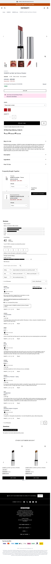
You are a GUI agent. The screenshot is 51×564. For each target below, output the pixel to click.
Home (4, 12)
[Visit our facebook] (24, 501)
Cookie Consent (25, 518)
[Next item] (47, 462)
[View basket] (47, 8)
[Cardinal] (5, 110)
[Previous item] (3, 462)
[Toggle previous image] (3, 36)
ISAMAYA (9, 12)
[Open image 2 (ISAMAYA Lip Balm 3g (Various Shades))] (13, 64)
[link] (44, 8)
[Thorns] (9, 110)
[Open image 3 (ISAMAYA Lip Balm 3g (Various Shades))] (21, 64)
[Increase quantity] (14, 117)
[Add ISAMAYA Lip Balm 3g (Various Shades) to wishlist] (22, 446)
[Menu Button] (1, 8)
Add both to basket (38, 193)
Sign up (40, 495)
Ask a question (23, 76)
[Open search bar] (4, 8)
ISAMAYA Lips (15, 12)
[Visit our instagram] (30, 501)
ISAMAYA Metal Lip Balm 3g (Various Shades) (36, 467)
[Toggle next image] (47, 36)
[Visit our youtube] (33, 501)
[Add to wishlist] (43, 123)
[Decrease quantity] (6, 117)
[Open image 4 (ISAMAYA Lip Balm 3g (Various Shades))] (29, 64)
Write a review (16, 76)
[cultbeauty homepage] (25, 8)
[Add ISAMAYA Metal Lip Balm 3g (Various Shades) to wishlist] (45, 446)
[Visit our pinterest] (36, 501)
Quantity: (6, 114)
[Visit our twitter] (27, 501)
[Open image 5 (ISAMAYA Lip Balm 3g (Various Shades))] (36, 64)
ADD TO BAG (13, 477)
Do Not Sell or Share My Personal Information (25, 520)
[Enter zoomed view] (45, 56)
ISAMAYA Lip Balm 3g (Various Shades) (11, 467)
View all (44, 84)
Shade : (6, 102)
